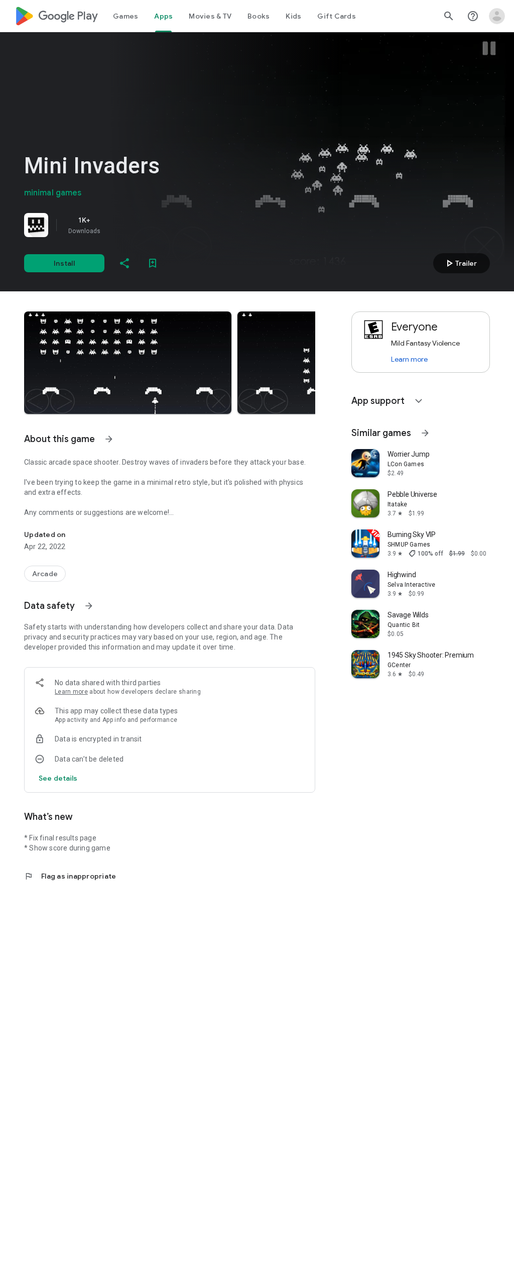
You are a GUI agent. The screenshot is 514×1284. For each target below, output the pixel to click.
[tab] (125, 16)
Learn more (71, 691)
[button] (127, 362)
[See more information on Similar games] (425, 433)
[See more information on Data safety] (89, 606)
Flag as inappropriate (70, 876)
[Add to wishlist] (153, 263)
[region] (164, 225)
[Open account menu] (497, 16)
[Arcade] (45, 573)
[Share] (124, 263)
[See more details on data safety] (58, 778)
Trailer (460, 263)
